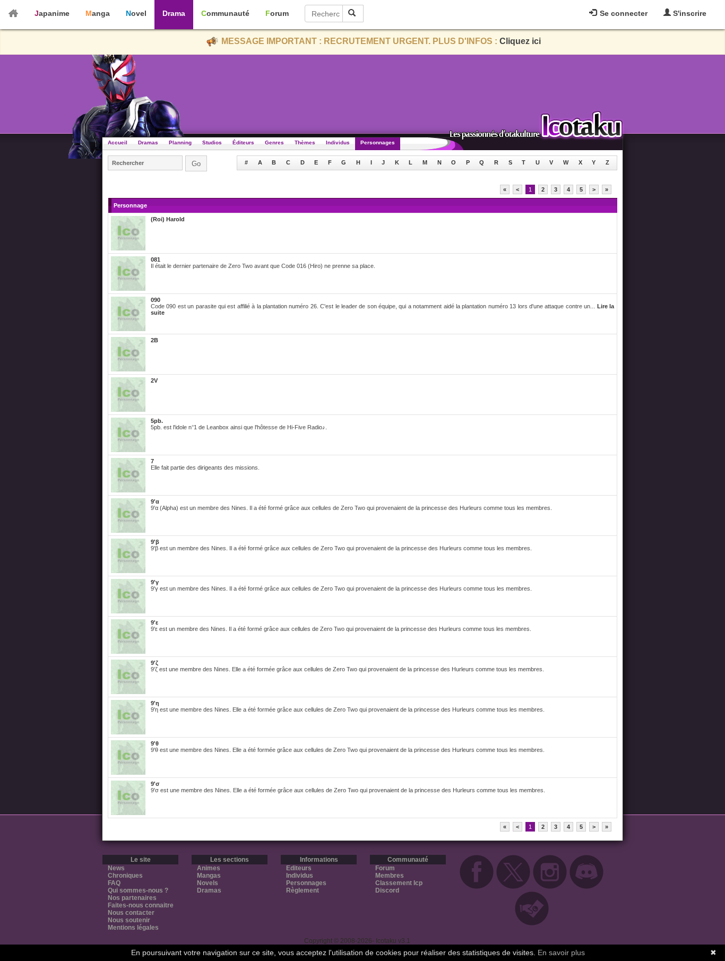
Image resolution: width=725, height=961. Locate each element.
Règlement (302, 890)
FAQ (114, 883)
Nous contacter (131, 912)
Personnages (377, 142)
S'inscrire (688, 13)
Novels (207, 883)
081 (155, 259)
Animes (208, 868)
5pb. (157, 421)
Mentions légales (133, 927)
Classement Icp (398, 883)
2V (154, 380)
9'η (155, 703)
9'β (155, 542)
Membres (389, 875)
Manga (97, 13)
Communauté (225, 13)
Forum (277, 13)
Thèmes (305, 142)
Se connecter (623, 13)
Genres (274, 142)
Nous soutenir (129, 920)
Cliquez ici (520, 41)
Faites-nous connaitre (141, 905)
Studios (212, 142)
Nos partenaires (132, 898)
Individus (338, 142)
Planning (180, 142)
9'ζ (154, 663)
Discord (387, 890)
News (116, 868)
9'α (155, 501)
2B (154, 340)
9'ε (154, 622)
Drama (173, 13)
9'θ (155, 743)
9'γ (155, 582)
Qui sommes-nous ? (138, 890)
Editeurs (299, 868)
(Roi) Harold (168, 219)
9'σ (155, 784)
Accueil (117, 142)
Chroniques (125, 875)
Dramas (148, 142)
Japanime (52, 13)
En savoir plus (561, 952)
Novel (136, 13)
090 (155, 300)
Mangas (209, 875)
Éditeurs (243, 142)
